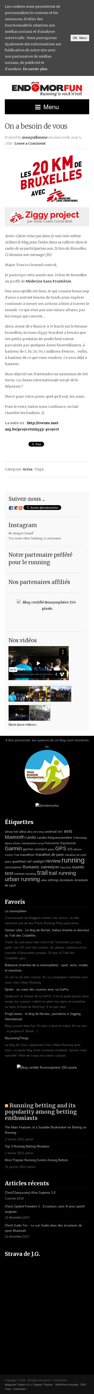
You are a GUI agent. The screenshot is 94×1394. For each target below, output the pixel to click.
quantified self (22, 861)
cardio (31, 837)
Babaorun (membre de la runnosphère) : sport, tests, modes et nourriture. (46, 967)
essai (41, 843)
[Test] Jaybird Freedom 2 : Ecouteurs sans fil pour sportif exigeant (45, 1209)
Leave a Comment (30, 143)
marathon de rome (75, 854)
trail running (62, 873)
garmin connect (35, 849)
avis (68, 831)
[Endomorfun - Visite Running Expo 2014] (39, 694)
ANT (60, 831)
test (9, 873)
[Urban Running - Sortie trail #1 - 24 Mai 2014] (18, 694)
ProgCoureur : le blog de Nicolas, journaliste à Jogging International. (43, 1016)
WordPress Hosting (66, 1384)
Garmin (13, 848)
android (51, 831)
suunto (78, 867)
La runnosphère (15, 911)
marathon (27, 855)
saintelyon (50, 867)
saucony (65, 867)
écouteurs (67, 880)
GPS (61, 848)
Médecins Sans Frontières (48, 281)
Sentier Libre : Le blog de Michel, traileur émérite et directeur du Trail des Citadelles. (47, 932)
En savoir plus (35, 69)
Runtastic (31, 867)
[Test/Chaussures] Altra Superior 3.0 (30, 1192)
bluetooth (15, 837)
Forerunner (52, 843)
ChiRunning (80, 837)
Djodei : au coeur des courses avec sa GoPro (36, 989)
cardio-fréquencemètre (54, 837)
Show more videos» (22, 724)
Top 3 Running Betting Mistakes (27, 1146)
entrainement (29, 843)
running (73, 860)
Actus (28, 469)
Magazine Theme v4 (17, 1384)
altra (22, 831)
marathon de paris (49, 854)
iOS (70, 849)
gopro (50, 849)
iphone (77, 849)
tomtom (19, 874)
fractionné (68, 843)
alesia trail (11, 831)
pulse (8, 861)
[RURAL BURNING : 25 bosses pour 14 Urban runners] (39, 713)
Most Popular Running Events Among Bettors (36, 1160)
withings (53, 880)
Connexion (19, 1388)
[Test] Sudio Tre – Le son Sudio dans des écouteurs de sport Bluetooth (43, 1228)
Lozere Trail (12, 854)
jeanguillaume (34, 137)
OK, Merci (80, 38)
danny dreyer (12, 843)
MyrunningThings (17, 1038)
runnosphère (13, 867)
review (53, 861)
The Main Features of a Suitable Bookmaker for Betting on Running (45, 1130)
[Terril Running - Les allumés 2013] (18, 713)
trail (42, 872)
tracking (31, 874)
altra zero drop (35, 831)
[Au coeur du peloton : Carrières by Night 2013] (60, 694)
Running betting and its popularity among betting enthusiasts (41, 1111)
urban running (22, 879)
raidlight (39, 861)
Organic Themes (43, 1384)
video (44, 880)
